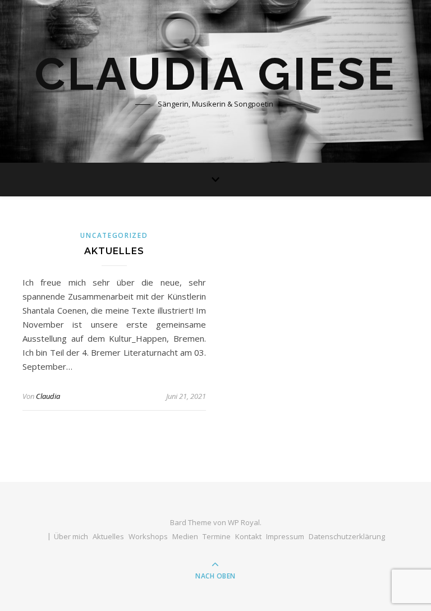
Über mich (71, 536)
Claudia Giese (215, 74)
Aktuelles (114, 251)
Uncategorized (114, 235)
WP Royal (244, 522)
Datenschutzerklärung (347, 536)
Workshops (148, 536)
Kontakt (248, 536)
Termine (217, 536)
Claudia (48, 396)
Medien (185, 536)
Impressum (285, 536)
